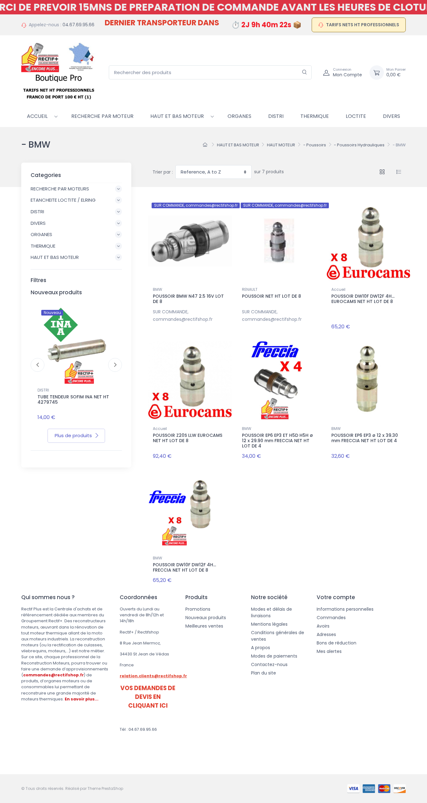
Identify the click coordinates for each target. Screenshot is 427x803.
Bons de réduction (336, 643)
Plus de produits (73, 435)
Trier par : (163, 172)
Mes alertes (329, 651)
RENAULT (250, 289)
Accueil (37, 116)
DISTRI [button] (37, 211)
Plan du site (263, 673)
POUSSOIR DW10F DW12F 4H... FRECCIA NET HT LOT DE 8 (184, 567)
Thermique (314, 116)
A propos (260, 647)
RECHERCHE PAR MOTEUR (102, 116)
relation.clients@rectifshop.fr (153, 676)
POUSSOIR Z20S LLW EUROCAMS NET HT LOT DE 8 (187, 438)
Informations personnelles (345, 609)
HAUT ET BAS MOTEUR (177, 116)
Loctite (356, 116)
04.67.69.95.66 (78, 25)
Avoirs (323, 626)
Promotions (197, 609)
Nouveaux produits (205, 617)
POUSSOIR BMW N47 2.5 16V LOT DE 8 (188, 299)
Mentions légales (269, 624)
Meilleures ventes (204, 626)
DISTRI (43, 390)
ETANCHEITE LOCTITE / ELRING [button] (63, 200)
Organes (239, 116)
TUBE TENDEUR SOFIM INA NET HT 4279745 (73, 399)
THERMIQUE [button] (43, 246)
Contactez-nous (269, 664)
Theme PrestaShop (105, 788)
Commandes (331, 617)
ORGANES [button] (41, 234)
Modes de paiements (274, 656)
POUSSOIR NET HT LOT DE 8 (271, 296)
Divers (391, 116)
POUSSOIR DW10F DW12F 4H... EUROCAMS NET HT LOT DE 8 (362, 299)
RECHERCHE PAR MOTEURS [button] (60, 188)
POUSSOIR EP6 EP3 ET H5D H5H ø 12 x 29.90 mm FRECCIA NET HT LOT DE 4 (277, 440)
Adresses (326, 634)
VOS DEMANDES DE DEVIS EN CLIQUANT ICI (147, 697)
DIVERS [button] (38, 223)
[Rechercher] (305, 72)
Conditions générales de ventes (277, 635)
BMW (157, 289)
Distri (276, 116)
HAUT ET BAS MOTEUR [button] (55, 257)
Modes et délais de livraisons (271, 612)
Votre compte (336, 597)
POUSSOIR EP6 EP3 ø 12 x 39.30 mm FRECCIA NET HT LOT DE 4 (364, 438)
